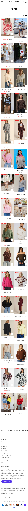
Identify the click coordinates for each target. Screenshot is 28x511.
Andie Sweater (7, 116)
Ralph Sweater (20, 364)
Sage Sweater (7, 268)
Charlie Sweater (21, 89)
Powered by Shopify (19, 501)
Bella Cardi (7, 169)
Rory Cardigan (7, 243)
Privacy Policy (4, 453)
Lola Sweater (7, 193)
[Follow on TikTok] (9, 497)
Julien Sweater (7, 292)
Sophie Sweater (20, 340)
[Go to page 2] (16, 420)
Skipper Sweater (21, 219)
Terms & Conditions (6, 455)
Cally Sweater (7, 414)
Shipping (3, 448)
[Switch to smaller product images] (26, 15)
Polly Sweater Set (21, 141)
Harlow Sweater (7, 315)
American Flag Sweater (20, 64)
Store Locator (4, 444)
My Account (4, 442)
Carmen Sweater (7, 337)
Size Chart (3, 462)
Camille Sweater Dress (20, 316)
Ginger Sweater (21, 114)
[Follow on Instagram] (5, 497)
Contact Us (4, 446)
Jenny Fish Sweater (20, 40)
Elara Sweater (7, 37)
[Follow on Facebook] (2, 497)
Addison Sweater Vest (7, 360)
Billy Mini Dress (21, 389)
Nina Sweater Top (21, 194)
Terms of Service (5, 457)
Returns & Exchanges (6, 451)
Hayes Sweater (20, 412)
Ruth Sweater (21, 241)
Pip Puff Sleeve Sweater (7, 64)
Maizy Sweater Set (7, 146)
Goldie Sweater (7, 218)
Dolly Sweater (20, 170)
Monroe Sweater (7, 388)
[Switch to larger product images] (23, 15)
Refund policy (4, 460)
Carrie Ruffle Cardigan (7, 89)
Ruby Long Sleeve (21, 268)
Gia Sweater (21, 289)
